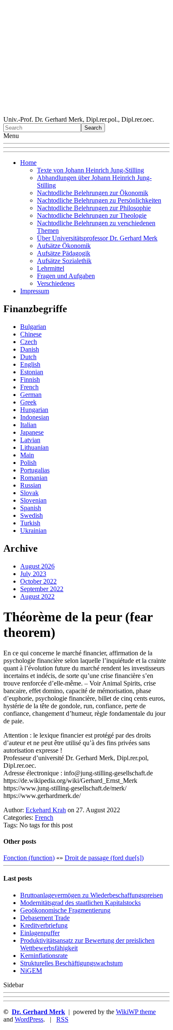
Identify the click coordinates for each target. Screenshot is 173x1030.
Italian (28, 424)
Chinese (31, 334)
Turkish (30, 523)
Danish (29, 349)
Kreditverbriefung (44, 925)
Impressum (34, 291)
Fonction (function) (29, 857)
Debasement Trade (45, 917)
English (30, 364)
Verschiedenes (56, 283)
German (31, 394)
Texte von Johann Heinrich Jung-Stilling (90, 170)
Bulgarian (33, 326)
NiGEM (31, 970)
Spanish (30, 507)
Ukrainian (33, 530)
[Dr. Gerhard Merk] (86, 111)
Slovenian (33, 500)
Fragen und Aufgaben (66, 275)
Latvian (30, 439)
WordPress (29, 1019)
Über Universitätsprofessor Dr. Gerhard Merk (97, 238)
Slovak (29, 492)
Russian (30, 485)
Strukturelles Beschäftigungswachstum (71, 963)
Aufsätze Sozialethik (64, 260)
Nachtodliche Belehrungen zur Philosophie (94, 207)
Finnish (30, 379)
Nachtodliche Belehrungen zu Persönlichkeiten (99, 200)
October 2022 (38, 581)
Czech (28, 341)
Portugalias (35, 470)
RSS (62, 1019)
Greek (28, 402)
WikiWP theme (136, 1011)
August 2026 (37, 566)
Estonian (31, 371)
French (29, 387)
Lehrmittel (50, 268)
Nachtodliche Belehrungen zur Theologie (92, 215)
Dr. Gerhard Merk (38, 1011)
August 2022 (37, 596)
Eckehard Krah (46, 810)
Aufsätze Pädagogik (63, 253)
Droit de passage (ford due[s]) (104, 857)
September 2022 (41, 588)
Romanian (33, 477)
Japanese (32, 432)
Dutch (28, 356)
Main (27, 455)
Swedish (31, 515)
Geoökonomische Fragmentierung (65, 910)
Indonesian (34, 417)
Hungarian (34, 409)
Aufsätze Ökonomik (64, 245)
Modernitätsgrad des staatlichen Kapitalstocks (80, 902)
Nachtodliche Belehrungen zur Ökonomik (92, 192)
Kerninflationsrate (44, 955)
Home (28, 162)
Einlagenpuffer (40, 932)
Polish (28, 462)
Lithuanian (34, 447)
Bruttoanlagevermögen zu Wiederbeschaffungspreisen (91, 895)
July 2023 (33, 573)
